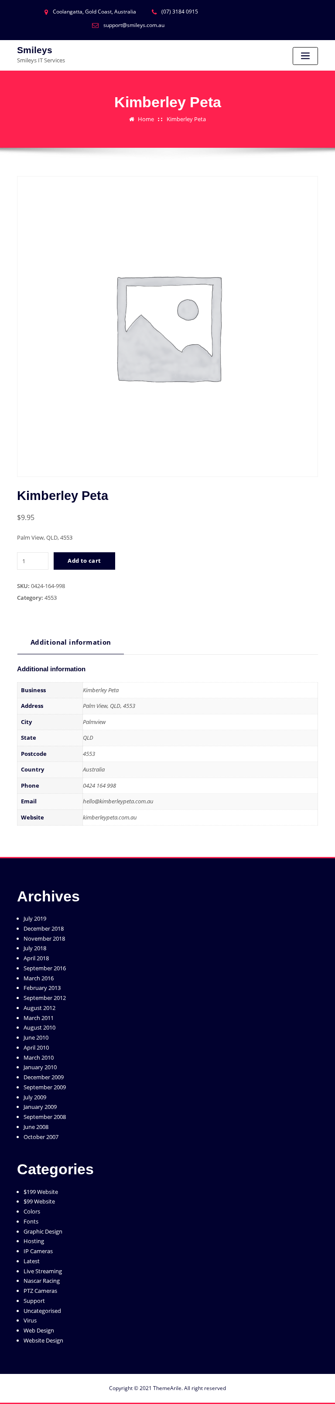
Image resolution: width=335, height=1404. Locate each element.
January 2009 (40, 1107)
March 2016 (39, 978)
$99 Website (39, 1201)
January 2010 (40, 1067)
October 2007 (41, 1137)
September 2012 (45, 998)
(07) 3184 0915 (179, 11)
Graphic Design (43, 1231)
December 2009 (44, 1077)
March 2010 (39, 1057)
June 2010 (36, 1037)
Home (146, 119)
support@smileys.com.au (133, 25)
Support (34, 1301)
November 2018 (44, 938)
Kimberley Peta (186, 119)
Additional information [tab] (71, 642)
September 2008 (45, 1117)
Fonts (31, 1221)
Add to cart (84, 560)
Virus (30, 1320)
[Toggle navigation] (305, 56)
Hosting (34, 1241)
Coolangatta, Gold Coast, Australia (94, 11)
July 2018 (35, 948)
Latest (32, 1261)
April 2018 (36, 958)
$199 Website (41, 1192)
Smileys (34, 50)
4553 (50, 598)
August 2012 (39, 1008)
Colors (32, 1211)
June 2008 (36, 1127)
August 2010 (39, 1027)
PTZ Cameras (40, 1291)
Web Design (39, 1330)
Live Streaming (43, 1271)
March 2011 (39, 1018)
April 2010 (36, 1047)
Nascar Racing (42, 1281)
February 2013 (42, 988)
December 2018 (44, 928)
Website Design (43, 1340)
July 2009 (35, 1097)
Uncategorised (42, 1311)
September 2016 (45, 968)
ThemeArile (167, 1388)
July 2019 (35, 918)
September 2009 (45, 1087)
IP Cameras (38, 1251)
